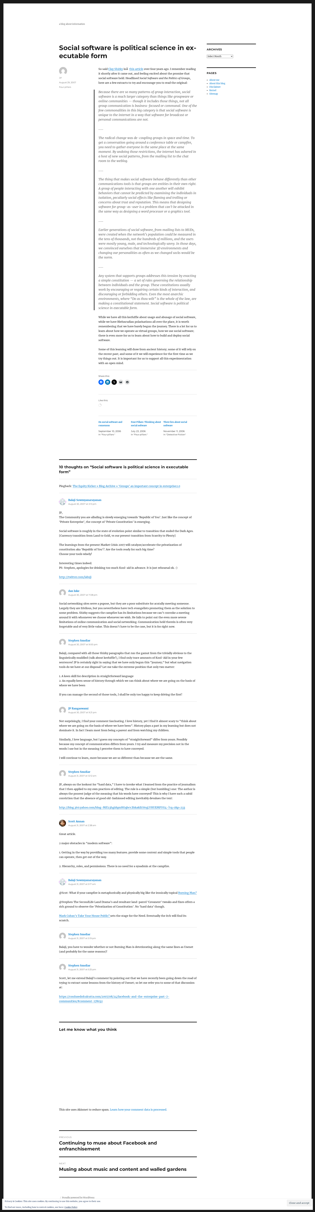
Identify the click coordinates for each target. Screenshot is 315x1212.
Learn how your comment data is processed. (138, 1109)
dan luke (73, 591)
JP (60, 77)
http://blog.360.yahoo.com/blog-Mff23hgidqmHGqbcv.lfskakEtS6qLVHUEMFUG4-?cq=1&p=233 (122, 807)
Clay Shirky (115, 69)
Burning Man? (187, 892)
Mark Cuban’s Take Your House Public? (84, 915)
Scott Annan (76, 821)
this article (136, 69)
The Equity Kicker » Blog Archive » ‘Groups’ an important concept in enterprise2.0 (126, 486)
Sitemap (213, 93)
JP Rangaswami (78, 708)
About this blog (217, 83)
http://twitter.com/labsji (75, 577)
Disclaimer (215, 87)
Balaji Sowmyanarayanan (84, 500)
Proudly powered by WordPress (78, 1197)
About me (214, 80)
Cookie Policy (70, 1207)
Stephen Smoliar (79, 640)
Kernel (212, 90)
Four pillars (65, 87)
